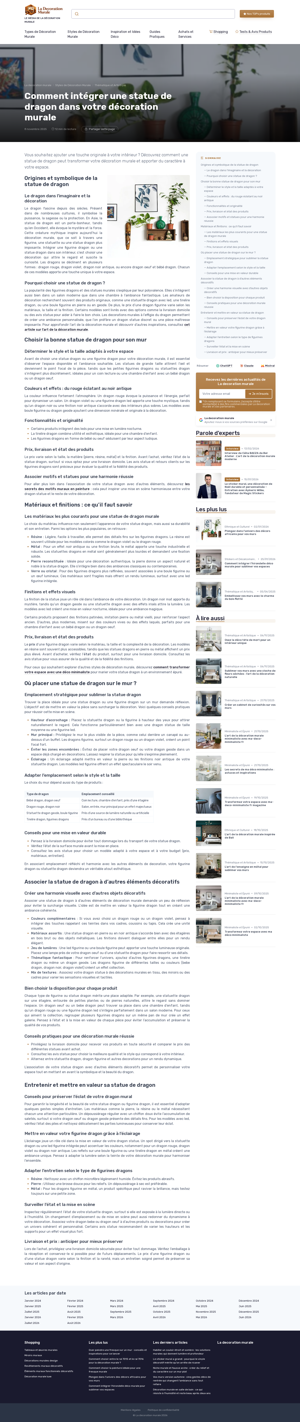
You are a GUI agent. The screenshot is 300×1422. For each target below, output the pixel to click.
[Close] (223, 699)
